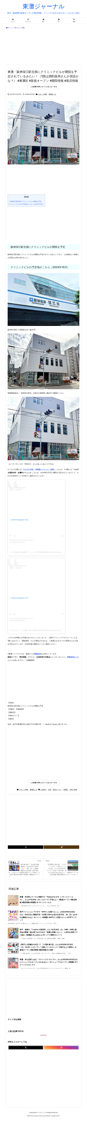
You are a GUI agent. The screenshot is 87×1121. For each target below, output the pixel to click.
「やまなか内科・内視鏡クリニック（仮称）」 (39, 469)
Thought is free (55, 1116)
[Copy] (61, 847)
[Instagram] (61, 1048)
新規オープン (57, 789)
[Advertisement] (46, 47)
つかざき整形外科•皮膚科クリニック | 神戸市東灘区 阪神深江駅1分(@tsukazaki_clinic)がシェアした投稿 (44, 552)
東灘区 (65, 789)
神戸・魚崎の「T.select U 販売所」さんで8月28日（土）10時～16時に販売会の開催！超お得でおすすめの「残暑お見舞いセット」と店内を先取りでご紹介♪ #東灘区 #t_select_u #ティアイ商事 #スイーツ (48, 932)
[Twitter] (25, 847)
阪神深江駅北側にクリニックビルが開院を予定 (25, 201)
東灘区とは (52, 94)
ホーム (10, 28)
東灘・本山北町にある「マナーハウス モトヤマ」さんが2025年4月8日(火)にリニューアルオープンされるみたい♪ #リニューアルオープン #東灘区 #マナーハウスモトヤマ (49, 962)
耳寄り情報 (73, 789)
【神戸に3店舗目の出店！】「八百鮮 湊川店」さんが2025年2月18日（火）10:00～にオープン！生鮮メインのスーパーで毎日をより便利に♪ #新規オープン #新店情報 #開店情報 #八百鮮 (48, 947)
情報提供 (37, 654)
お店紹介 (43, 789)
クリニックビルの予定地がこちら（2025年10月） (26, 204)
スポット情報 (20, 28)
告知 (49, 789)
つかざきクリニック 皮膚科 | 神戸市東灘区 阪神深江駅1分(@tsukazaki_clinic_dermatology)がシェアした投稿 (45, 630)
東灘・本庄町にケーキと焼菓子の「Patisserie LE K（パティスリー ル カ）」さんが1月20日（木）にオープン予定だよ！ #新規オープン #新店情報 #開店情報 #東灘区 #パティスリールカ (48, 899)
